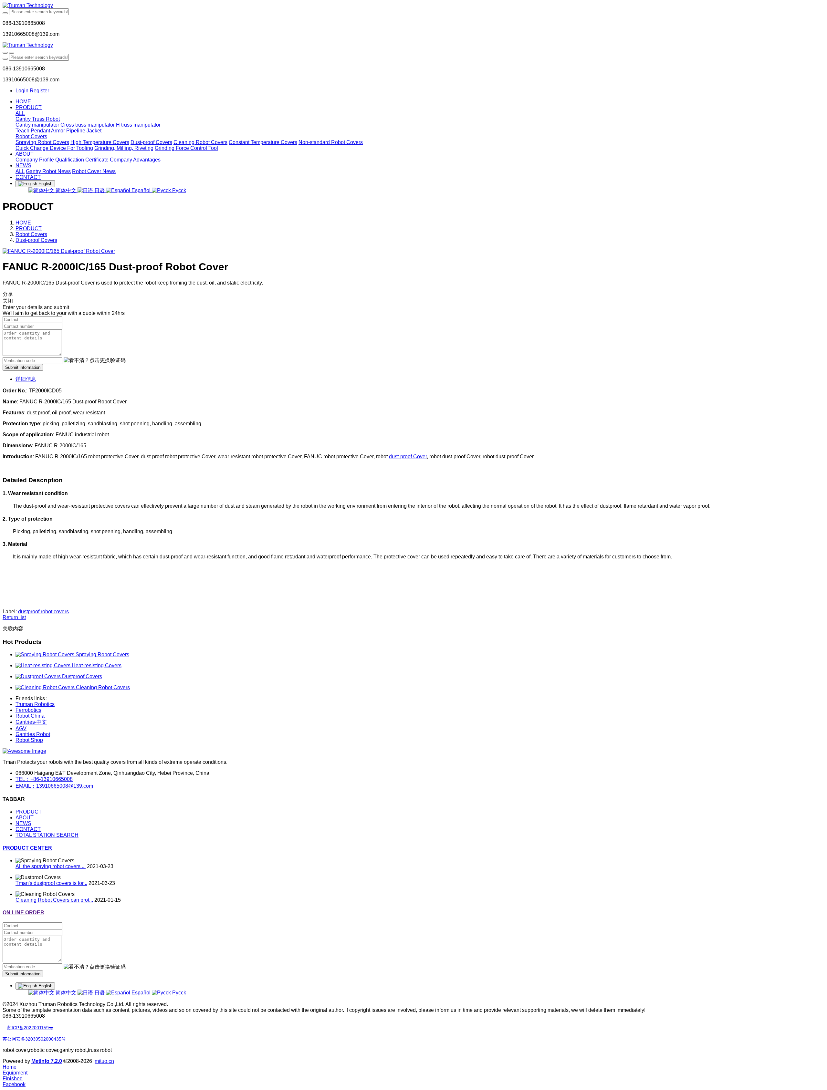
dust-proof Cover (408, 456)
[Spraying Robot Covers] (46, 654)
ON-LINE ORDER (23, 912)
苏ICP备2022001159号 (30, 1027)
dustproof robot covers (43, 611)
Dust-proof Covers (36, 240)
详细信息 (26, 379)
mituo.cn (104, 1061)
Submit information (22, 367)
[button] (95, 360)
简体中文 (66, 190)
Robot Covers (31, 234)
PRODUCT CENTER (27, 848)
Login (22, 90)
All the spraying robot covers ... (51, 866)
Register (39, 90)
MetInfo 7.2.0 (46, 1061)
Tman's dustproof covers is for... (51, 883)
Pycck (178, 190)
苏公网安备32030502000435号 (34, 1039)
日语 (99, 190)
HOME (23, 101)
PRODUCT (29, 228)
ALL (20, 113)
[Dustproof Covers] (39, 676)
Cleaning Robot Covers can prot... (54, 900)
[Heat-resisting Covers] (44, 665)
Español (141, 190)
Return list (14, 617)
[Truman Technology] (413, 5)
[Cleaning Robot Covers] (46, 687)
